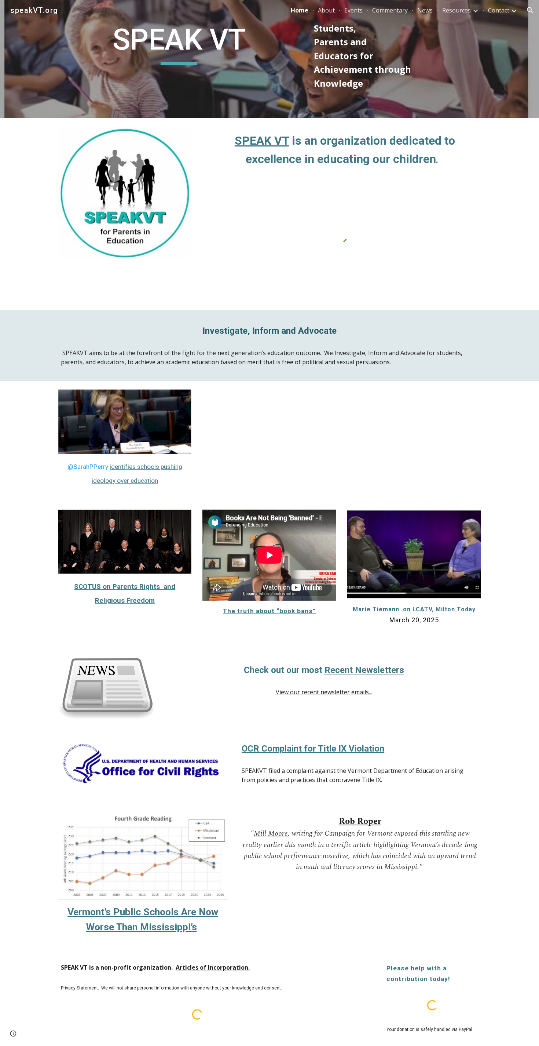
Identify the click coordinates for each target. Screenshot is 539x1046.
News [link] (425, 10)
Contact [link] (498, 10)
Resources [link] (456, 10)
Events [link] (353, 10)
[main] (179, 46)
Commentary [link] (390, 10)
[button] (530, 10)
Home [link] (299, 10)
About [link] (326, 10)
